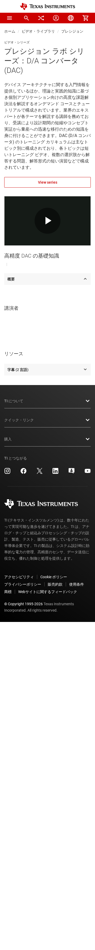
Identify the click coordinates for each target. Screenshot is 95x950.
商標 (8, 592)
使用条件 (76, 584)
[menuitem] (26, 18)
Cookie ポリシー (53, 577)
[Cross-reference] (41, 18)
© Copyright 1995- (23, 604)
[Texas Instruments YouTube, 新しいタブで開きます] (87, 473)
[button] (9, 18)
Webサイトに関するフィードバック (47, 592)
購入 (8, 439)
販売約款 (55, 584)
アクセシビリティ (19, 577)
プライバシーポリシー (22, 584)
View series (47, 182)
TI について (13, 401)
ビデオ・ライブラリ (38, 31)
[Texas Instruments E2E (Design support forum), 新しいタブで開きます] (71, 473)
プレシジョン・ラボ (77, 31)
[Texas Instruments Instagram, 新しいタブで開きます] (7, 473)
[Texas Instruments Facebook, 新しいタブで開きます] (23, 473)
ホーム (9, 31)
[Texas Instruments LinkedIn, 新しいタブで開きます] (55, 473)
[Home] (47, 6)
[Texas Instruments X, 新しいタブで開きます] (39, 473)
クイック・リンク (19, 420)
